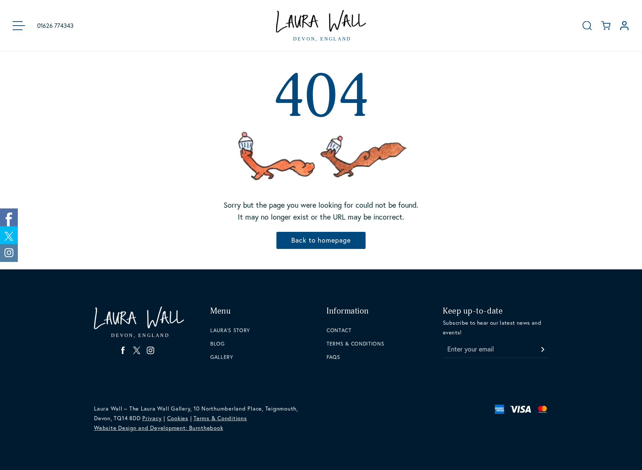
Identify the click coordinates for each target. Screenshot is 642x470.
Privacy (152, 418)
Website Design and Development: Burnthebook (158, 427)
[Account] (624, 25)
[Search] (587, 25)
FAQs (333, 356)
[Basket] (605, 25)
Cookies (177, 418)
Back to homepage (320, 240)
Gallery (221, 356)
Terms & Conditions (356, 343)
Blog (217, 343)
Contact (339, 330)
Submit (542, 347)
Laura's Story (230, 330)
